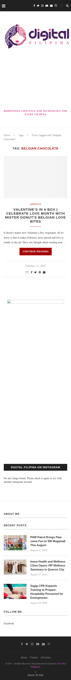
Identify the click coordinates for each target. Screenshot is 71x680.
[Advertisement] (35, 79)
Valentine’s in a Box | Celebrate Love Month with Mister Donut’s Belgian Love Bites (35, 215)
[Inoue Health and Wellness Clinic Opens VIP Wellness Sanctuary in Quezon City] (15, 567)
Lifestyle (35, 204)
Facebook (9, 623)
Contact (34, 657)
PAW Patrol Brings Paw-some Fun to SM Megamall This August (47, 541)
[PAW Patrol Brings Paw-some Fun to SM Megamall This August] (15, 542)
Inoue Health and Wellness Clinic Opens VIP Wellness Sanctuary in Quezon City (47, 565)
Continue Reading (36, 251)
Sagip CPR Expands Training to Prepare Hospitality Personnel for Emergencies (46, 591)
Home (7, 135)
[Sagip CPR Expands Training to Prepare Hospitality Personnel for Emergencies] (15, 591)
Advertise (46, 657)
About (23, 657)
